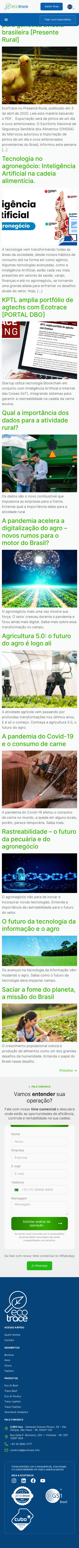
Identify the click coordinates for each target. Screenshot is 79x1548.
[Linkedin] (23, 1480)
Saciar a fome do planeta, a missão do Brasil (39, 993)
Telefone (17, 1182)
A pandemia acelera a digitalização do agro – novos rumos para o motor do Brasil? (34, 532)
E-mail (16, 1166)
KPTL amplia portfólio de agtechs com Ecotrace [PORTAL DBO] (37, 307)
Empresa (17, 1150)
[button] (6, 19)
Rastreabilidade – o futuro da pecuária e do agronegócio (39, 839)
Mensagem (19, 1198)
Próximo (68, 1070)
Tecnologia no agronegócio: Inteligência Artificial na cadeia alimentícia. (39, 169)
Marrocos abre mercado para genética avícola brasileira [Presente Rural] (36, 28)
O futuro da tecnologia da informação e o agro (39, 925)
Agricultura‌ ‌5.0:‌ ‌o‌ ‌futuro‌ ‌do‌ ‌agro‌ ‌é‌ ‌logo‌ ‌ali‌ (36, 639)
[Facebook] (33, 1480)
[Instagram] (14, 1480)
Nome (15, 1134)
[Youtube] (42, 1480)
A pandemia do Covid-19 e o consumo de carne (37, 740)
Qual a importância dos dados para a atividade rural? (35, 420)
